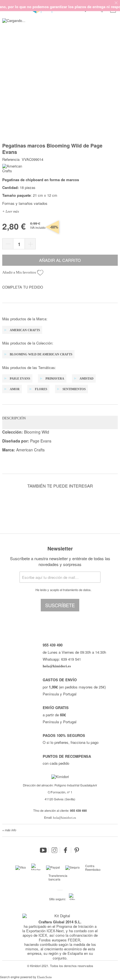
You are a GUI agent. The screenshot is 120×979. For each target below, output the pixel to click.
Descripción (14, 418)
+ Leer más (10, 211)
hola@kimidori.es (64, 817)
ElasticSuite (44, 977)
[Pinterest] (76, 850)
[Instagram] (54, 850)
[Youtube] (43, 850)
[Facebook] (65, 850)
